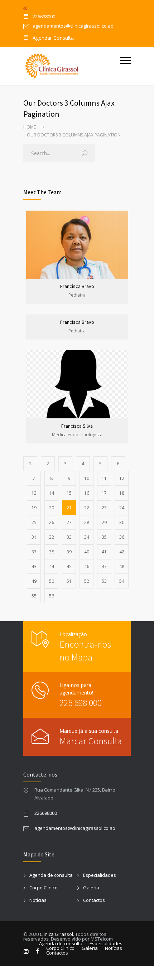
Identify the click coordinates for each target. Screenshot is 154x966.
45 (69, 566)
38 (51, 552)
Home (29, 127)
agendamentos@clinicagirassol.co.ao (74, 828)
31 (34, 537)
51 (69, 581)
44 (51, 566)
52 (86, 581)
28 (86, 522)
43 (34, 566)
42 (121, 552)
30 (121, 522)
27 (69, 522)
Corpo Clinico (43, 887)
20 (51, 508)
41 (104, 552)
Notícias (38, 900)
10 (86, 478)
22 (86, 508)
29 (104, 522)
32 (51, 537)
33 (69, 537)
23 (104, 508)
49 (34, 581)
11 (104, 478)
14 (51, 493)
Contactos (94, 900)
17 (104, 493)
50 (51, 581)
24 (121, 508)
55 (34, 596)
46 (86, 566)
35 (104, 537)
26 (51, 522)
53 (104, 581)
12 (121, 478)
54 (121, 581)
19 (34, 508)
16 (86, 493)
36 (121, 537)
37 (34, 552)
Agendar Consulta (53, 38)
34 (86, 537)
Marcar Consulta (90, 741)
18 (121, 493)
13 (34, 493)
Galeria (91, 887)
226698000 (44, 17)
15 (69, 493)
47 (104, 566)
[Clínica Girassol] (71, 66)
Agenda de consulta (51, 875)
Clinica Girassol (56, 934)
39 (69, 552)
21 (69, 508)
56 (51, 596)
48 (121, 566)
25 (34, 522)
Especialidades (99, 875)
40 (86, 552)
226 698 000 (80, 702)
